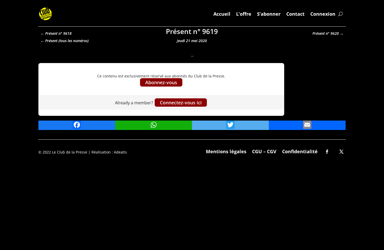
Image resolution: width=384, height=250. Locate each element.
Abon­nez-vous (161, 82)
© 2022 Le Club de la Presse (62, 152)
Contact (295, 14)
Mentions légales (226, 150)
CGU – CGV (264, 150)
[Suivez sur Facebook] (327, 151)
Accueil (221, 14)
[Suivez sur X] (341, 151)
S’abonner (269, 14)
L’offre (243, 14)
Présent (51, 40)
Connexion (322, 14)
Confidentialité (300, 150)
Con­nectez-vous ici (181, 102)
